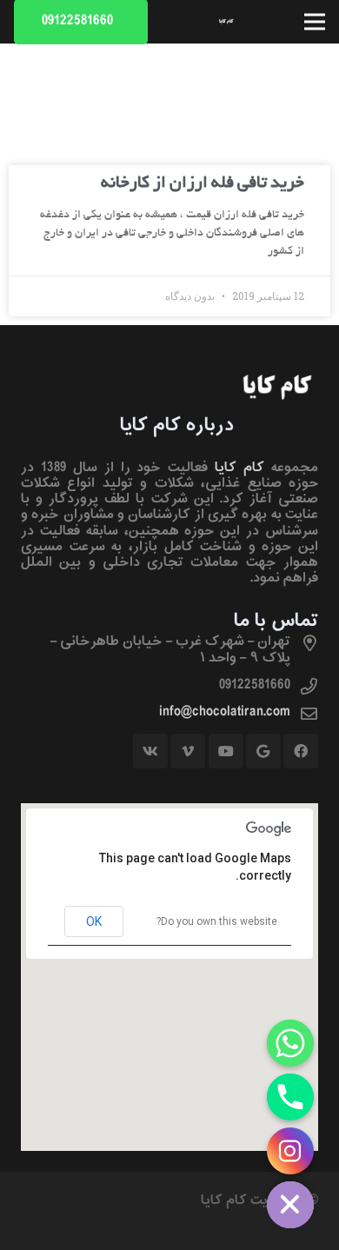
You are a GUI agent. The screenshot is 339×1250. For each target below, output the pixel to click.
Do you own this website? (216, 921)
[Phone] (290, 1097)
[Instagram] (290, 1150)
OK (94, 921)
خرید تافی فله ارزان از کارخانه (202, 184)
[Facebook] (300, 751)
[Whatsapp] (290, 1043)
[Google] (263, 751)
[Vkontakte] (150, 751)
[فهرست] (314, 21)
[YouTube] (226, 751)
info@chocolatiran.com (224, 712)
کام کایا (239, 468)
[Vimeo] (187, 751)
